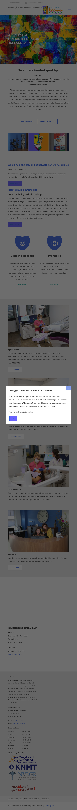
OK (13, 418)
